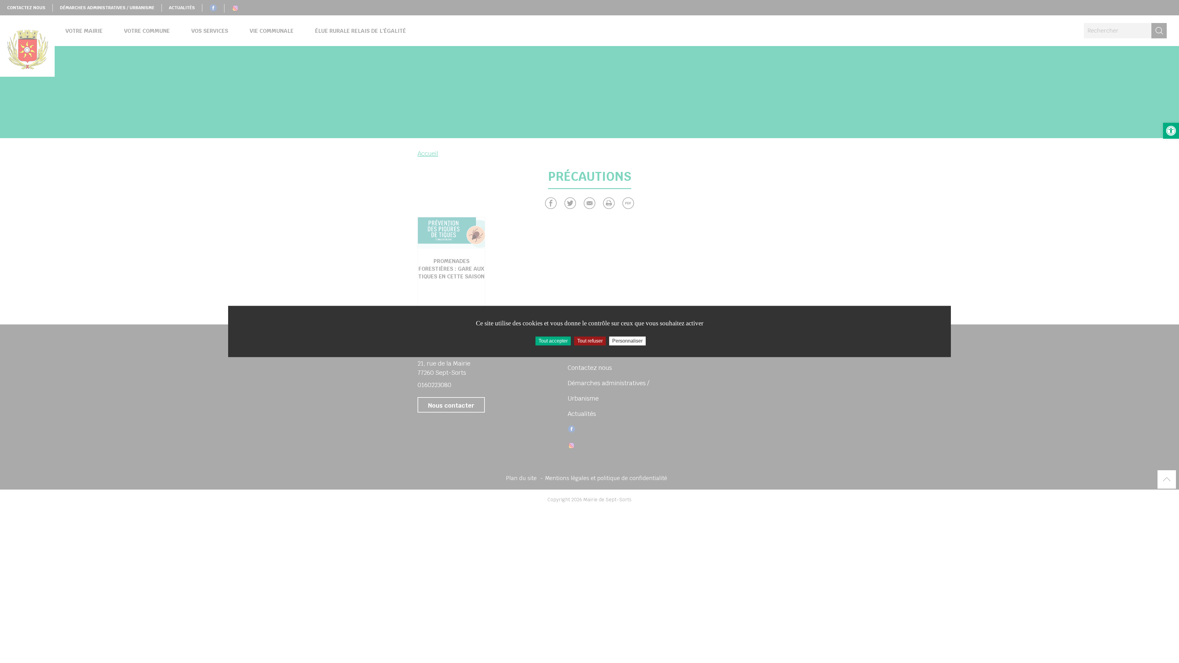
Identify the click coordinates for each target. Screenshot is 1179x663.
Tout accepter (553, 340)
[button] (1171, 131)
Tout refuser (590, 340)
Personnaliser (627, 340)
